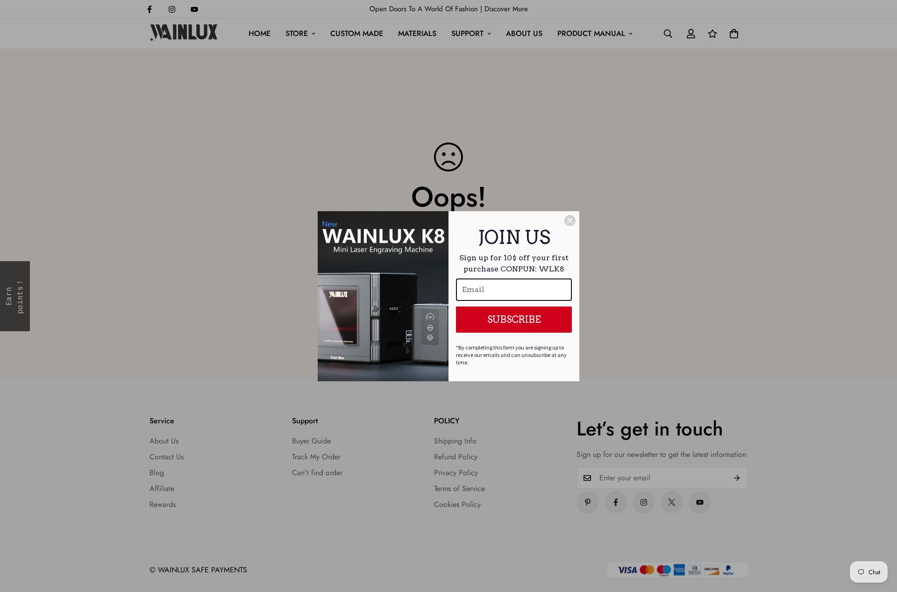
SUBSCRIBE (514, 319)
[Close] (570, 220)
